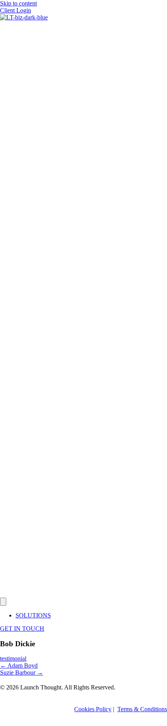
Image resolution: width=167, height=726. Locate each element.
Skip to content (18, 3)
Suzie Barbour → (21, 672)
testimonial (13, 658)
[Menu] (3, 602)
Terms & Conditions (142, 709)
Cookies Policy (92, 709)
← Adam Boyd (19, 665)
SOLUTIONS (33, 615)
